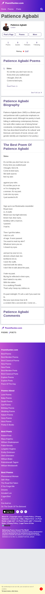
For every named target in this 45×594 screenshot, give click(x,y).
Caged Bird (5, 496)
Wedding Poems (8, 411)
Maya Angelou (7, 439)
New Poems (6, 364)
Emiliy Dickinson (8, 452)
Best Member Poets (9, 371)
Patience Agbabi (19, 25)
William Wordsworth (9, 466)
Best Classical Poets (9, 374)
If (1, 500)
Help (22, 519)
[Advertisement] (22, 571)
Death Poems (6, 401)
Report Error (29, 519)
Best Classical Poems (10, 361)
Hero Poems (6, 421)
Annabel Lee (6, 493)
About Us (5, 517)
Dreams (4, 490)
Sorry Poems (6, 418)
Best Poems (6, 354)
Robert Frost (6, 436)
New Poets (5, 367)
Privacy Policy (13, 523)
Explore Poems (7, 377)
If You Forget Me (8, 486)
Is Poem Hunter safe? (24, 521)
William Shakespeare (10, 442)
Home (3, 9)
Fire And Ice (6, 503)
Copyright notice (16, 517)
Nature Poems (7, 415)
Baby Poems (6, 398)
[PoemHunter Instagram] (25, 511)
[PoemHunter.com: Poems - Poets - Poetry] (12, 3)
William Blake (6, 459)
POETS (13, 332)
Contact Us (14, 519)
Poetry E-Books (7, 425)
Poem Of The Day (8, 384)
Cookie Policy (29, 517)
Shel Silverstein (7, 456)
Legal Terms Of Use (27, 523)
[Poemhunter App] (8, 512)
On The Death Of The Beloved (13, 507)
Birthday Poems (7, 408)
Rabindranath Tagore (9, 462)
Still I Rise (5, 480)
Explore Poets (7, 381)
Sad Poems (6, 405)
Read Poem (11, 86)
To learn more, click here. (10, 591)
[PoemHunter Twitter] (21, 511)
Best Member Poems (9, 357)
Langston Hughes (8, 449)
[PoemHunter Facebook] (17, 511)
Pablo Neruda (7, 446)
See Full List (35, 92)
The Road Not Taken (9, 483)
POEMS (4, 332)
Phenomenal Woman (9, 476)
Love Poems (6, 395)
